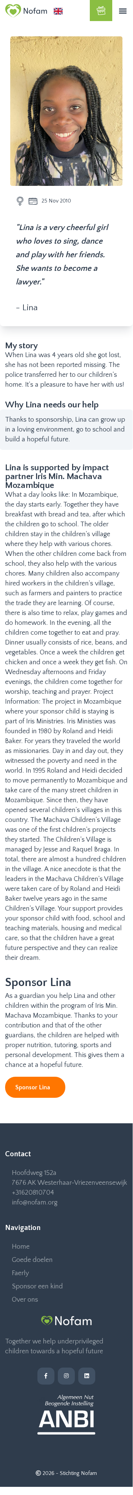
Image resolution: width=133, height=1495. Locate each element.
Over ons (25, 1299)
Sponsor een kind (37, 1286)
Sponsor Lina (33, 1087)
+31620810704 (33, 1192)
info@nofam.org (34, 1202)
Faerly (20, 1273)
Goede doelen (32, 1260)
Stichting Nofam (78, 1473)
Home (21, 1246)
